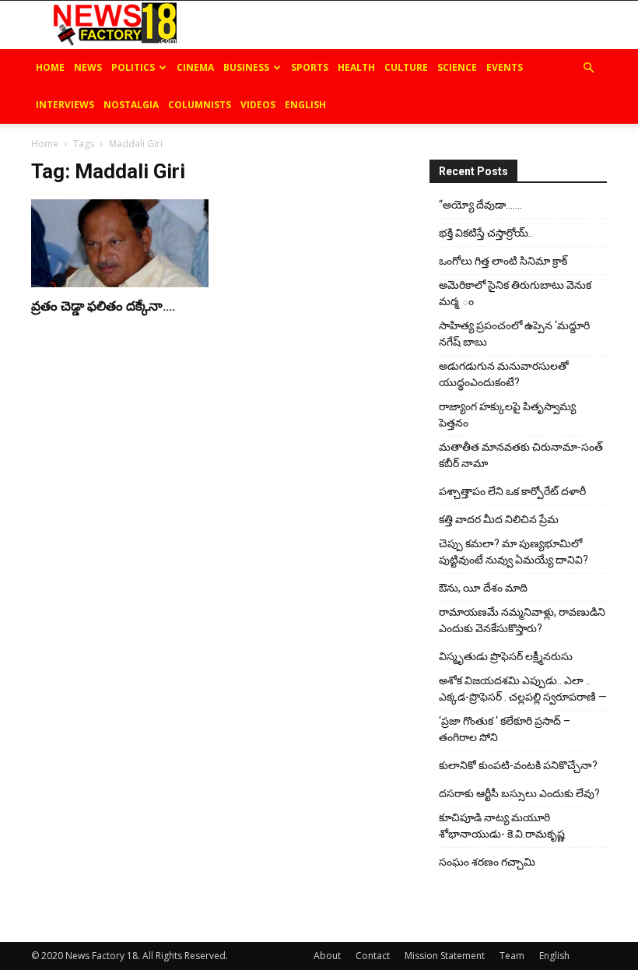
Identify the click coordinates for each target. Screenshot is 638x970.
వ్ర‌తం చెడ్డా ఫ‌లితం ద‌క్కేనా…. (103, 306)
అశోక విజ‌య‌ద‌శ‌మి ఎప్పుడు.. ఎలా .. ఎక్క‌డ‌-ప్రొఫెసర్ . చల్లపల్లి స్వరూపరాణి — (523, 688)
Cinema (195, 67)
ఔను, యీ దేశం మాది (483, 588)
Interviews (65, 104)
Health (356, 67)
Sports (309, 67)
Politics (133, 67)
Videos (257, 104)
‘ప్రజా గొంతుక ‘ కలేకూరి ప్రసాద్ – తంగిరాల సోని (504, 729)
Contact (373, 955)
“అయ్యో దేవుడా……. (480, 205)
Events (504, 67)
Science (457, 67)
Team (512, 955)
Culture (406, 67)
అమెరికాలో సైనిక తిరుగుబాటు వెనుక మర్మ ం (515, 293)
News (88, 67)
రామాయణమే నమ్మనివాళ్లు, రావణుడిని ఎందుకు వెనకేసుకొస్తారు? (522, 620)
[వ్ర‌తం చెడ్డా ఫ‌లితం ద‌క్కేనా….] (120, 243)
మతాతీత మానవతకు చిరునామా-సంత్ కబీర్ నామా (521, 455)
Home (50, 67)
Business (246, 67)
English (305, 104)
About (327, 955)
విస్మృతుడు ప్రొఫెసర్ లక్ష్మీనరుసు (506, 656)
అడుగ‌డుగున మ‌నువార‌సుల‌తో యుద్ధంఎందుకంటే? (504, 374)
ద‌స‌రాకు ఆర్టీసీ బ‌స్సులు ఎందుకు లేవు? (519, 793)
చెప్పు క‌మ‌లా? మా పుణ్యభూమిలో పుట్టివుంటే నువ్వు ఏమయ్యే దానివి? (513, 551)
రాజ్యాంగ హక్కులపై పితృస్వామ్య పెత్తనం (507, 414)
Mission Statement (445, 955)
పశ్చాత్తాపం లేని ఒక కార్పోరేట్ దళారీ (512, 491)
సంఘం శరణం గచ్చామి (487, 862)
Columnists (199, 104)
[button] (588, 68)
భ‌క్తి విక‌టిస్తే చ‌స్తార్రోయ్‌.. (486, 233)
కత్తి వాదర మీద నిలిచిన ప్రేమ (499, 519)
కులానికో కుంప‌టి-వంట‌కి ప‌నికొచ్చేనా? (518, 765)
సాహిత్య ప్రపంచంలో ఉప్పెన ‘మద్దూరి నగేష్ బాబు (514, 333)
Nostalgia (131, 104)
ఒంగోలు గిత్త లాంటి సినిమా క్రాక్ (503, 261)
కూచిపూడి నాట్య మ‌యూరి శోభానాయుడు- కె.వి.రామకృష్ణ (502, 825)
